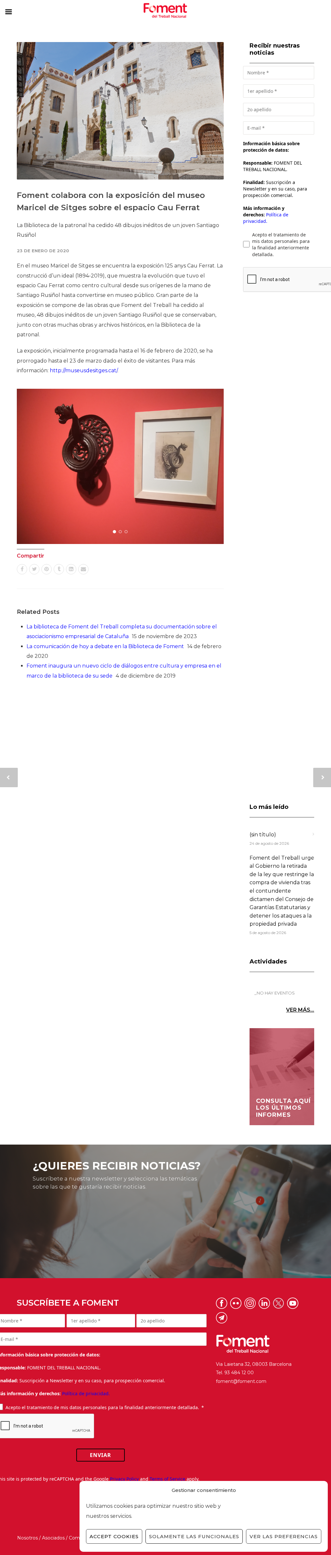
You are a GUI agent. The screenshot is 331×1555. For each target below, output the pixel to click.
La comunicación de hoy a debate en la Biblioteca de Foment (105, 646)
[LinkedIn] (71, 569)
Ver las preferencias (284, 1536)
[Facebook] (22, 569)
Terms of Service (167, 1479)
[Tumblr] (59, 569)
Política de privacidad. (265, 218)
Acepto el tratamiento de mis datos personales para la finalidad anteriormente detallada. (281, 244)
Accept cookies (114, 1536)
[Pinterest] (46, 569)
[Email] (83, 569)
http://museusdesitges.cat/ (83, 370)
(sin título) (263, 835)
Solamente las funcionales (194, 1536)
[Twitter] (34, 569)
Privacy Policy (124, 1479)
